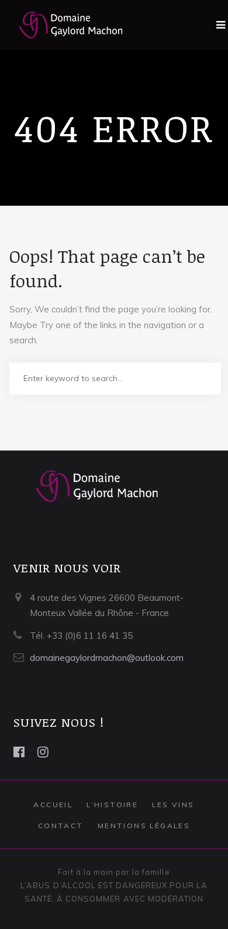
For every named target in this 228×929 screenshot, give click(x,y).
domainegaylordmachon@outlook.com (107, 657)
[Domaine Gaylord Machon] (62, 25)
